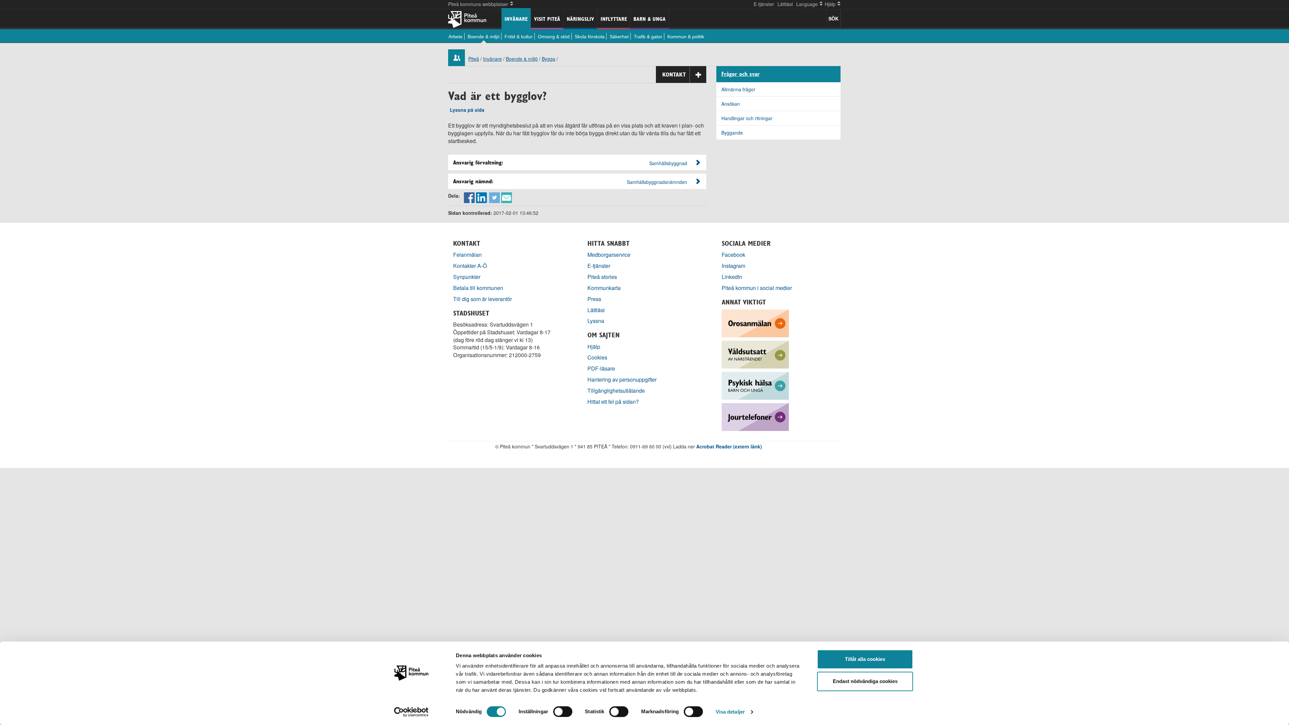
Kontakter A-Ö (470, 266)
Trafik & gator (648, 36)
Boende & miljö (483, 36)
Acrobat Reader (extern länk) (729, 446)
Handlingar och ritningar (746, 118)
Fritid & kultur (519, 36)
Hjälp (593, 346)
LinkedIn (732, 277)
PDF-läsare (601, 368)
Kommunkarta (604, 288)
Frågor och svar (740, 74)
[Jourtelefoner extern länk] (755, 416)
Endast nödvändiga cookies (865, 681)
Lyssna (595, 321)
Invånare (516, 19)
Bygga (548, 58)
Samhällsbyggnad (668, 163)
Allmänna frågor (738, 89)
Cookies (597, 357)
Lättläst (785, 4)
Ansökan (730, 103)
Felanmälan (467, 254)
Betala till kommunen (478, 288)
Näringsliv (580, 19)
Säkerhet (619, 36)
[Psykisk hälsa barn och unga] (755, 385)
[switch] (562, 711)
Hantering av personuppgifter (622, 379)
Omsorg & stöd (554, 36)
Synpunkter (466, 277)
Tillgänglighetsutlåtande (616, 390)
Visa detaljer (730, 712)
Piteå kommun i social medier (757, 288)
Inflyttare (614, 19)
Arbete (455, 36)
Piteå (473, 58)
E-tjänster (764, 4)
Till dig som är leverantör (483, 299)
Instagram (733, 266)
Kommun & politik (685, 36)
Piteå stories (602, 277)
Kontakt (674, 74)
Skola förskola (590, 36)
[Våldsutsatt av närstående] (755, 353)
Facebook (733, 254)
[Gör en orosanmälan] (755, 322)
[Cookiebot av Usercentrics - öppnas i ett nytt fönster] (411, 712)
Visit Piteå (547, 19)
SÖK (833, 18)
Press (594, 299)
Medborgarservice (608, 254)
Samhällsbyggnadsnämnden (657, 182)
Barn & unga (649, 19)
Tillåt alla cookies (865, 659)
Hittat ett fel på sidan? (613, 401)
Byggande (732, 132)
